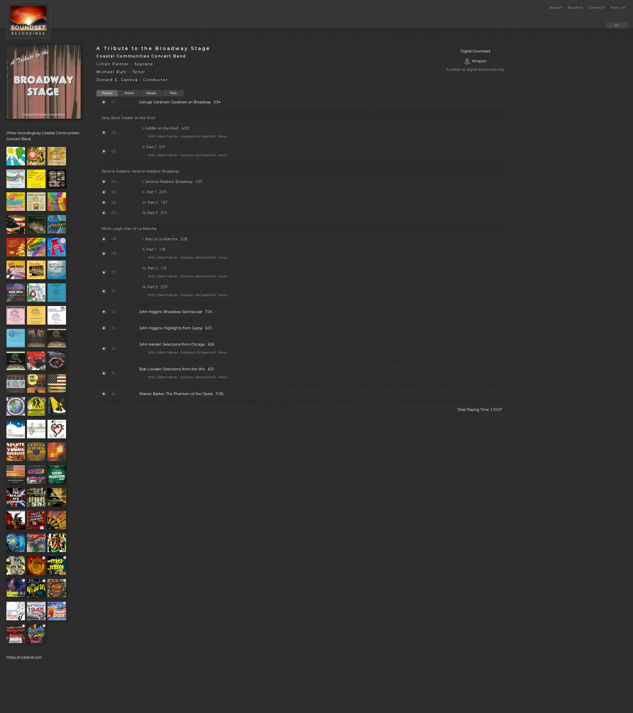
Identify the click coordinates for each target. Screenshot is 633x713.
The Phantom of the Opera (104, 394)
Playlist (107, 93)
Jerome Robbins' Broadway (104, 181)
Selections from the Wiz (104, 373)
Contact (597, 7)
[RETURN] (617, 25)
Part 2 (104, 202)
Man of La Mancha (104, 239)
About (556, 7)
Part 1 (104, 151)
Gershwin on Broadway (104, 102)
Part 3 (104, 213)
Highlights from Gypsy (104, 328)
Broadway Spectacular (104, 312)
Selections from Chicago (104, 348)
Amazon (478, 61)
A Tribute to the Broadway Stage (153, 48)
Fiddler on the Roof (104, 132)
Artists (129, 93)
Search (576, 7)
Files (173, 93)
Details (151, 93)
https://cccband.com (24, 657)
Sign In (618, 7)
